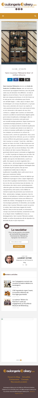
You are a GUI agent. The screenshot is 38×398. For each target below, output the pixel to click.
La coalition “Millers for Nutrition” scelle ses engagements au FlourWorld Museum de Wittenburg (21, 302)
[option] (19, 338)
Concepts (25, 379)
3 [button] (20, 360)
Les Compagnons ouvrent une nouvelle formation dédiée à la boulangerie (22, 283)
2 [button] (19, 360)
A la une (14, 69)
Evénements (14, 379)
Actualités (22, 69)
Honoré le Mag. (14, 377)
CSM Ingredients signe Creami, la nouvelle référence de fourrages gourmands (22, 292)
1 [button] (17, 360)
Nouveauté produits (19, 382)
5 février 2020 (18, 77)
